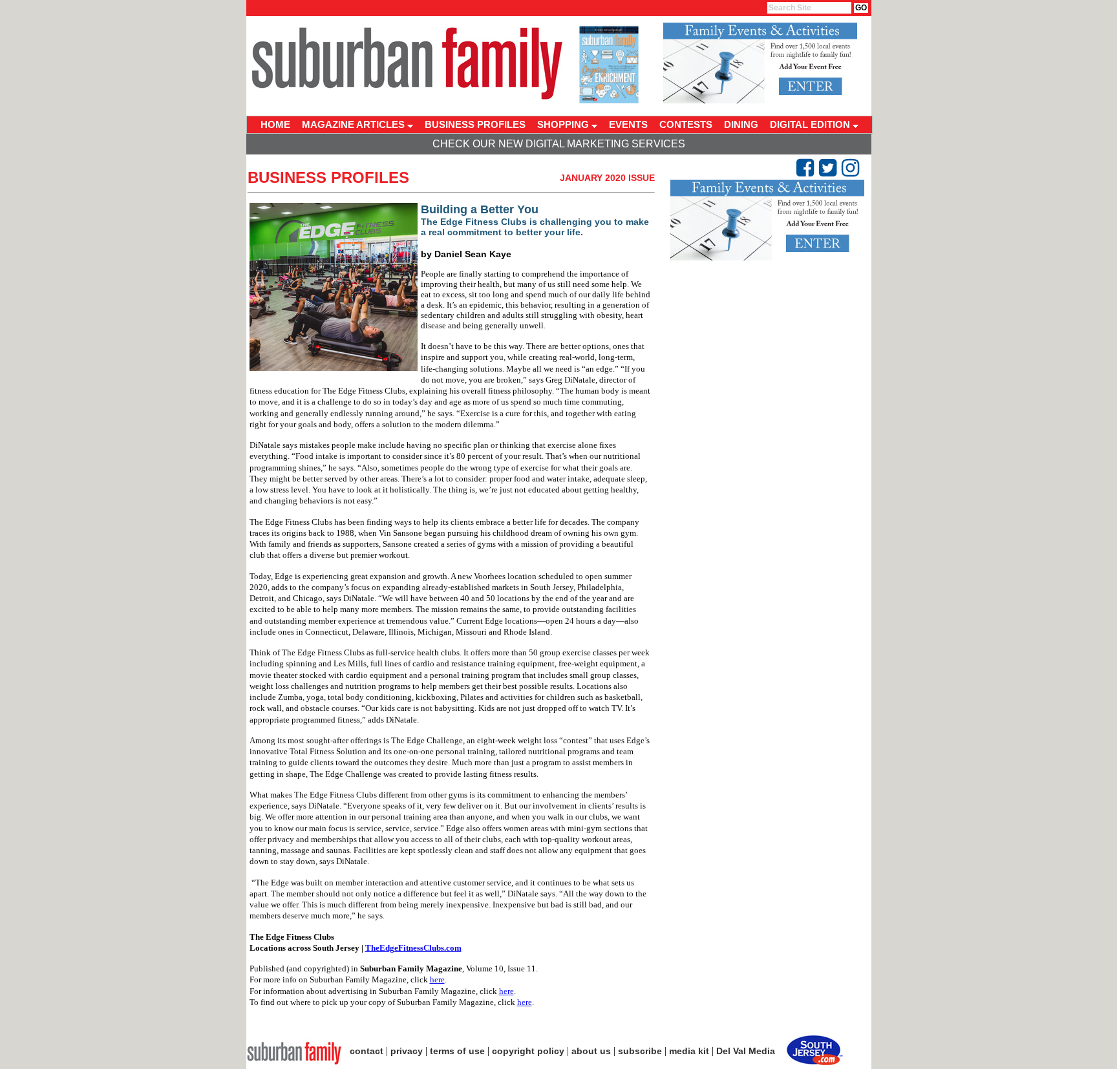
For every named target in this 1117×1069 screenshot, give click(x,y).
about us (591, 1051)
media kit (689, 1051)
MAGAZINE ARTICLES (354, 124)
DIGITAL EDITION (811, 124)
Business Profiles (328, 177)
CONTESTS (685, 124)
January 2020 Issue (607, 178)
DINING (741, 124)
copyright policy (528, 1051)
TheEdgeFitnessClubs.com (413, 948)
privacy (406, 1051)
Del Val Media (745, 1051)
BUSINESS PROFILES (475, 124)
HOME (275, 124)
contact (366, 1051)
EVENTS (628, 124)
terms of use (457, 1051)
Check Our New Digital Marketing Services (558, 143)
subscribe (640, 1051)
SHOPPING (564, 124)
